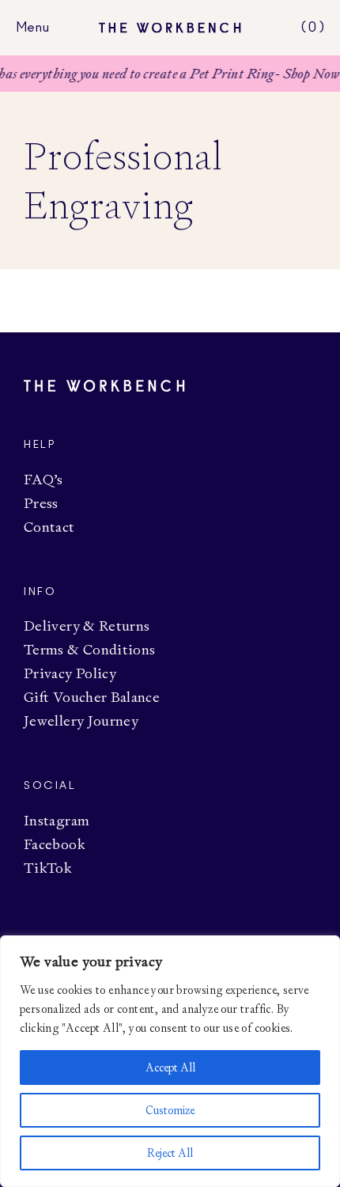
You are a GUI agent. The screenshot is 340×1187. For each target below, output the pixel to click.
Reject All (170, 1153)
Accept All (170, 1067)
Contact (49, 527)
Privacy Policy (70, 673)
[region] (170, 1061)
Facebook (54, 844)
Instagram (56, 820)
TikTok (47, 868)
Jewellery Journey (81, 720)
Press (41, 503)
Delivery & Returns (86, 625)
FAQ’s (43, 479)
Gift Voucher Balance (92, 697)
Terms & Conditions (89, 649)
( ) (312, 27)
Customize (170, 1110)
